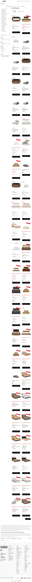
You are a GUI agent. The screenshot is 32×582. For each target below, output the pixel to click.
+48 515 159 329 (3, 557)
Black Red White (3, 49)
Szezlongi (18, 573)
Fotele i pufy (18, 562)
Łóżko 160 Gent (14, 276)
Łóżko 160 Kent (24, 276)
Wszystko (2, 48)
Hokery (9, 554)
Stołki (17, 572)
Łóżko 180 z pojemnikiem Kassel (25, 68)
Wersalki (26, 564)
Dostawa (18, 550)
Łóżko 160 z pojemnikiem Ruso (25, 256)
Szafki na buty (18, 558)
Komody (26, 558)
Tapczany (26, 565)
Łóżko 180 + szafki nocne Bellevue (25, 170)
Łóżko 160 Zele (24, 318)
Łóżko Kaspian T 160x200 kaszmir (25, 489)
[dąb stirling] (12, 280)
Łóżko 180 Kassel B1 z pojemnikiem (15, 467)
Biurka (25, 554)
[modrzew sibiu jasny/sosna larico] (12, 301)
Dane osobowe (27, 549)
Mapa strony (10, 549)
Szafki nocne (26, 566)
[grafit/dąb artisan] (12, 322)
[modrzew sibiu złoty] (12, 365)
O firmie (10, 547)
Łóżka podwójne (3, 22)
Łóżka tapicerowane (27, 563)
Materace (26, 567)
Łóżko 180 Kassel (14, 192)
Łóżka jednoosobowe (4, 13)
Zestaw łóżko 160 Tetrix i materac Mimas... (15, 510)
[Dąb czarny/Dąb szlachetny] (22, 172)
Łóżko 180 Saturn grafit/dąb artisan (26, 383)
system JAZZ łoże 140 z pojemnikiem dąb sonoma (25, 89)
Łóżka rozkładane (3, 23)
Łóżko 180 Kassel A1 (24, 467)
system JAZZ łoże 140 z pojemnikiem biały (25, 109)
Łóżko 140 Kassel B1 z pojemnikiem (15, 340)
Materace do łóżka (3, 31)
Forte (2, 50)
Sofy (17, 568)
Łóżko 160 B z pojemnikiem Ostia (25, 27)
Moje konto (26, 547)
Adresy (25, 550)
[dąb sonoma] (12, 51)
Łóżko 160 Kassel (14, 88)
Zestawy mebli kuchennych (11, 559)
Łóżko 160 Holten (24, 129)
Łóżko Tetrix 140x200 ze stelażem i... (15, 489)
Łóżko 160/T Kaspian (15, 233)
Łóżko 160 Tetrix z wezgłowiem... (24, 362)
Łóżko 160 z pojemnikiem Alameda (25, 150)
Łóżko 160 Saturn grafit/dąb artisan (16, 426)
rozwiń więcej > (3, 540)
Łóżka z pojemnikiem (4, 20)
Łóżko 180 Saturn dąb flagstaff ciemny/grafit (25, 510)
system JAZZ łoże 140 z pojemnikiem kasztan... (15, 109)
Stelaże (26, 568)
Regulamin (18, 547)
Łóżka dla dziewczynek (4, 14)
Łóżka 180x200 (3, 25)
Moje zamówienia (27, 548)
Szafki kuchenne (11, 558)
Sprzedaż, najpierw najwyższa (14, 11)
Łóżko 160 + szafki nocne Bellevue (15, 381)
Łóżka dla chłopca (3, 11)
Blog (9, 550)
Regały (25, 559)
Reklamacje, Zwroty (19, 548)
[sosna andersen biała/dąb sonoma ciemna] (12, 154)
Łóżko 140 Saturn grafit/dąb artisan (16, 447)
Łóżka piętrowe (3, 10)
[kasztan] (22, 280)
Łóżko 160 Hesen (14, 319)
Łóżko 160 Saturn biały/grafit (26, 404)
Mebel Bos (3, 51)
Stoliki (17, 567)
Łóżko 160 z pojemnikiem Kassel (15, 27)
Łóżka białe (2, 21)
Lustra (17, 559)
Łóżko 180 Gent (24, 340)
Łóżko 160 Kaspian (24, 234)
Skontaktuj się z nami (11, 548)
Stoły (17, 566)
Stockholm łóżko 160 (15, 150)
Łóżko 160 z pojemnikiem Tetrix (15, 48)
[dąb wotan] (15, 51)
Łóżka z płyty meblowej (4, 24)
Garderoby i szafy (19, 554)
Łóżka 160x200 (3, 26)
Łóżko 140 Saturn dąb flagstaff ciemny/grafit (25, 426)
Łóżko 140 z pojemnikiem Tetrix (25, 193)
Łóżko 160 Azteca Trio (15, 254)
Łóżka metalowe (3, 15)
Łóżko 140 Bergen (14, 361)
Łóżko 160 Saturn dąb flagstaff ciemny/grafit (15, 404)
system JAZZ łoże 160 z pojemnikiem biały (15, 68)
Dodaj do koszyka (16, 32)
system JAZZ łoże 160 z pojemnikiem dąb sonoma (25, 48)
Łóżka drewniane (3, 16)
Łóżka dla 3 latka (3, 12)
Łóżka (25, 562)
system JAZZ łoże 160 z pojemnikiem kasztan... (15, 130)
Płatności (18, 549)
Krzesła (17, 563)
